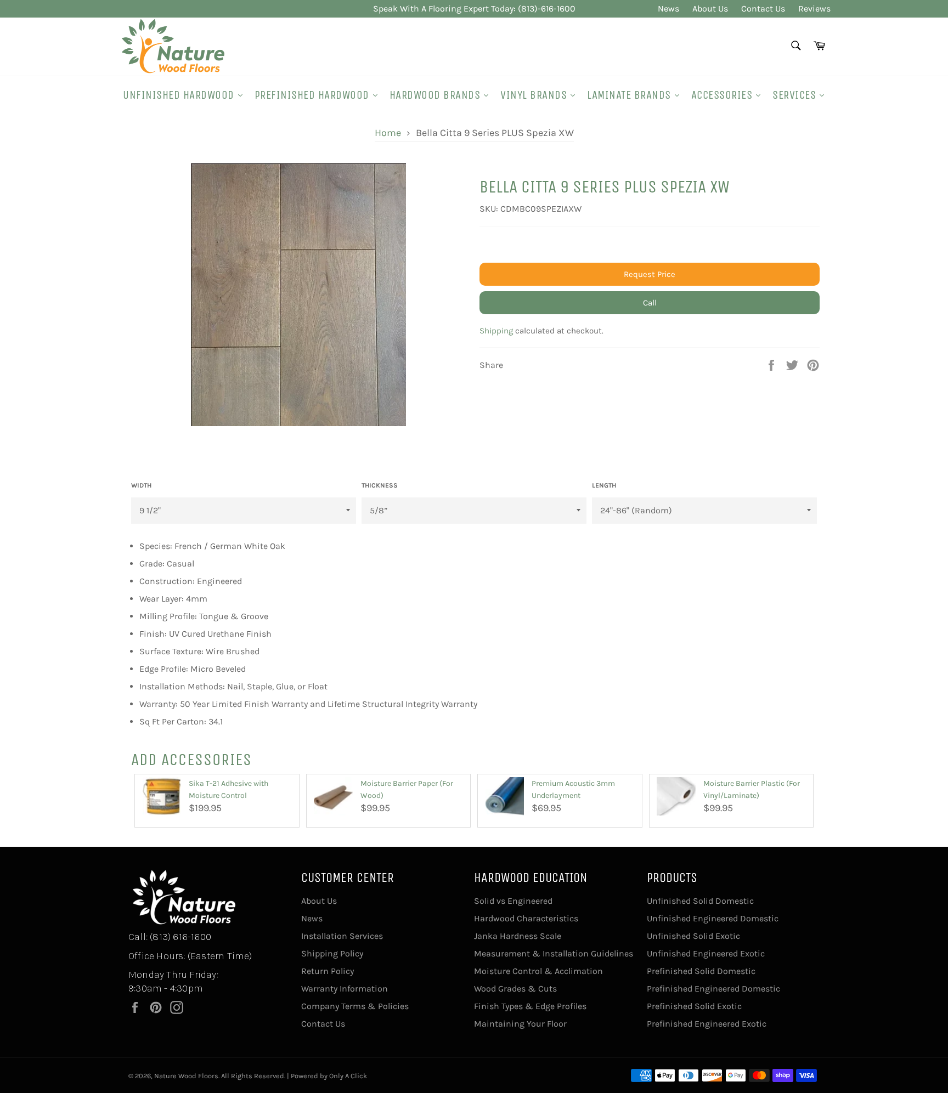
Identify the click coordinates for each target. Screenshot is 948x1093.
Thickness (380, 485)
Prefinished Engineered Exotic (706, 1023)
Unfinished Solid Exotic (693, 936)
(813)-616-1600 (546, 8)
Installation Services (342, 936)
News (668, 8)
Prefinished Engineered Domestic (713, 988)
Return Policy (327, 971)
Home (388, 133)
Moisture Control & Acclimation (538, 971)
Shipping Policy (332, 953)
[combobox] (795, 46)
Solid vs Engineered (513, 901)
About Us (710, 8)
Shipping (496, 331)
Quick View (162, 821)
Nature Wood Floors (186, 1076)
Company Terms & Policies (355, 1006)
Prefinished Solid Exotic (694, 1006)
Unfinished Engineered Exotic (706, 953)
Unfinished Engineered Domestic (712, 918)
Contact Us (763, 8)
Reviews (814, 8)
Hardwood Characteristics (526, 918)
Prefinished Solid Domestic (701, 971)
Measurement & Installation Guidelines (553, 953)
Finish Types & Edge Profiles (530, 1006)
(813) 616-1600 (180, 937)
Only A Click (348, 1076)
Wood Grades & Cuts (515, 988)
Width (141, 485)
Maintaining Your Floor (520, 1023)
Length (604, 485)
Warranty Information (344, 988)
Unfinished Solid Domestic (700, 901)
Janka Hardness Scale (517, 936)
